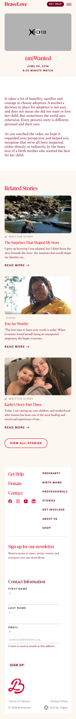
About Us (50, 519)
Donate (15, 483)
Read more (15, 265)
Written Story (21, 236)
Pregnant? (51, 473)
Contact (15, 493)
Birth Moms (52, 482)
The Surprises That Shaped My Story (32, 242)
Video (10, 318)
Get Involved (53, 509)
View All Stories (26, 443)
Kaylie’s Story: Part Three (23, 404)
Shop (46, 528)
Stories (48, 500)
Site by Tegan (59, 707)
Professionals (55, 491)
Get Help (55, 4)
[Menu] (68, 4)
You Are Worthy (16, 323)
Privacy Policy (59, 701)
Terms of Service (19, 701)
